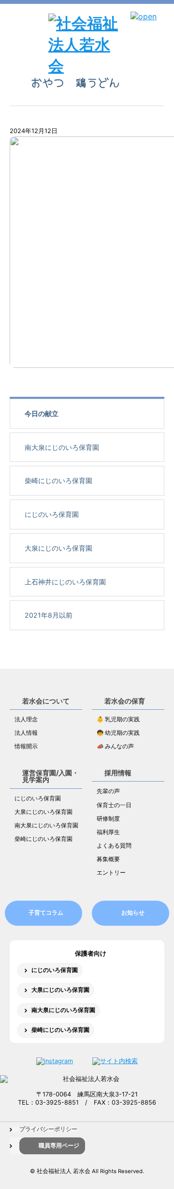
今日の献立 (41, 413)
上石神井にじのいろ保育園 (65, 582)
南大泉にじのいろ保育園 (62, 447)
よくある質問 (114, 845)
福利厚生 (108, 832)
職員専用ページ (59, 1145)
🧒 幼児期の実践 (118, 733)
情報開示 (26, 746)
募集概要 (108, 859)
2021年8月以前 (48, 615)
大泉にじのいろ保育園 (58, 548)
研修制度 (108, 818)
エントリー (111, 872)
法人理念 (26, 719)
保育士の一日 (114, 805)
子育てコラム (46, 912)
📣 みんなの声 (115, 746)
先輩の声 (108, 791)
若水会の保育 (124, 701)
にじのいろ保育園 (52, 514)
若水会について (46, 701)
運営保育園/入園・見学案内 (50, 776)
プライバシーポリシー (48, 1129)
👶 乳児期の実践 (118, 719)
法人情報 (26, 733)
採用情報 (117, 773)
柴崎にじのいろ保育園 (58, 480)
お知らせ (133, 912)
